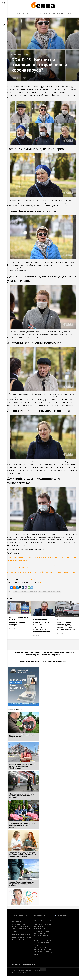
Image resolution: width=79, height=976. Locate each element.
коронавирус (42, 591)
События (25, 13)
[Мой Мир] (17, 587)
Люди (33, 13)
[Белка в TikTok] (3, 25)
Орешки (47, 13)
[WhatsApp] (29, 587)
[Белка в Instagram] (3, 32)
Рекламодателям (28, 964)
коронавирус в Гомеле (54, 591)
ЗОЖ (53, 13)
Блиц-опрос (61, 13)
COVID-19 (16, 591)
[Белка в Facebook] (3, 18)
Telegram (42, 582)
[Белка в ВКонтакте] (3, 39)
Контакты (16, 964)
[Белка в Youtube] (3, 46)
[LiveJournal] (23, 587)
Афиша (70, 13)
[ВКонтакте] (11, 587)
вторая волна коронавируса (29, 591)
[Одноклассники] (14, 587)
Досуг (39, 13)
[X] (20, 587)
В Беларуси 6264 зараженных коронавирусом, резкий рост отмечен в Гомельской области (66, 625)
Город (17, 13)
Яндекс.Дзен (36, 579)
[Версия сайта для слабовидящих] (3, 9)
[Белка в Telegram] (3, 52)
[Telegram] (31, 587)
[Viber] (26, 587)
